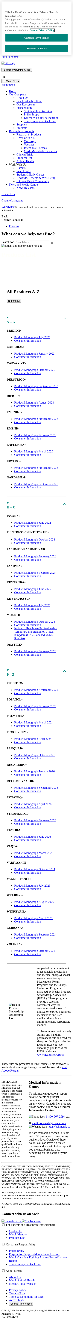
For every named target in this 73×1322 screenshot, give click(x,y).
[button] (11, 1221)
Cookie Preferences (21, 1303)
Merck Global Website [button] (22, 1283)
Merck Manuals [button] (18, 1234)
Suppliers (22, 124)
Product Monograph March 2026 (33, 451)
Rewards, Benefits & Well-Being (35, 177)
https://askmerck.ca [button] (59, 1126)
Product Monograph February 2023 (35, 435)
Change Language (12, 200)
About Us (22, 97)
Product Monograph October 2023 (34, 539)
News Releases (25, 187)
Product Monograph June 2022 (32, 522)
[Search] (52, 243)
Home (12, 91)
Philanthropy (31, 114)
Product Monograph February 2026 (35, 651)
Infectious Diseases (35, 147)
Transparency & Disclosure (40, 121)
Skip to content (10, 56)
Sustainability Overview (38, 111)
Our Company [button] (17, 94)
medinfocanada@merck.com (49, 1123)
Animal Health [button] (25, 161)
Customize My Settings (36, 37)
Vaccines (29, 144)
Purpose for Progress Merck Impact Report (34, 1254)
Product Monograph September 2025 (36, 386)
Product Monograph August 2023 (34, 402)
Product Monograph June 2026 (32, 589)
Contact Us (8, 194)
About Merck (14, 1270)
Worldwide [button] (8, 206)
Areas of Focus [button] (25, 137)
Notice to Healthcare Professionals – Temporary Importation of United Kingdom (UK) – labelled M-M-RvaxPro (35, 633)
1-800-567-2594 (55, 1116)
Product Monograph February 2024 (35, 556)
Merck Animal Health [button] (22, 1280)
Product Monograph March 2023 (33, 853)
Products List (24, 157)
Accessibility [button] (16, 1300)
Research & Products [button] (21, 131)
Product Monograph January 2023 (34, 353)
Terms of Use (17, 1293)
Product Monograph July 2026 (32, 605)
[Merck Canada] (8, 63)
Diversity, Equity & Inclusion (41, 117)
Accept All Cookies (36, 48)
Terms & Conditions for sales (26, 1296)
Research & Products (28, 134)
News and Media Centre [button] (23, 184)
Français (14, 226)
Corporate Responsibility (20, 1244)
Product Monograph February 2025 (35, 706)
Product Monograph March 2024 (33, 722)
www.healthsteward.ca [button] (50, 1054)
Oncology (30, 141)
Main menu (8, 84)
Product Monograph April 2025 (32, 738)
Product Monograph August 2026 (34, 901)
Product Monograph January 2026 (34, 771)
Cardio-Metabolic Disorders (40, 151)
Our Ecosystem (25, 104)
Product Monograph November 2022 (36, 418)
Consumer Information (27, 340)
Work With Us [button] (17, 164)
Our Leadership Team (29, 101)
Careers (20, 167)
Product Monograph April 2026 (32, 804)
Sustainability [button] (24, 107)
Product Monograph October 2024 (34, 869)
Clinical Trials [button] (24, 154)
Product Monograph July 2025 (32, 337)
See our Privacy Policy (42, 30)
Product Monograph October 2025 (34, 369)
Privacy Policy (17, 1290)
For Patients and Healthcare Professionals (30, 1224)
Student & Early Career (30, 174)
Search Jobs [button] (23, 171)
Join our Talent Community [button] (32, 181)
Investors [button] (21, 127)
